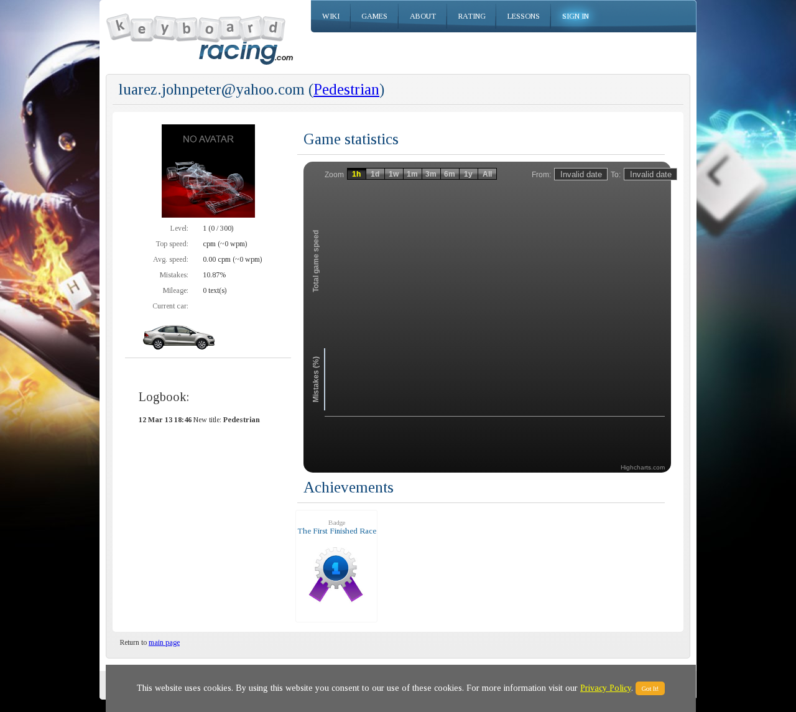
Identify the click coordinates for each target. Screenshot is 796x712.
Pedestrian (346, 89)
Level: (179, 228)
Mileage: (175, 290)
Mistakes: (174, 274)
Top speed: (171, 243)
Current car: (170, 306)
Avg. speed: (170, 259)
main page (164, 642)
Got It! (650, 688)
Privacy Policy (605, 688)
